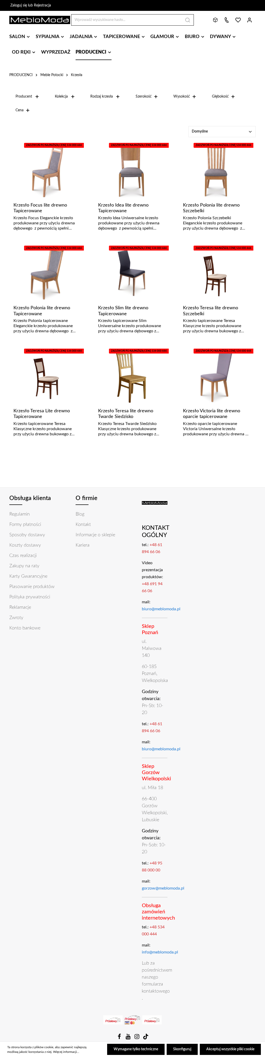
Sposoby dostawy (27, 535)
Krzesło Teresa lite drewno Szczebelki (210, 311)
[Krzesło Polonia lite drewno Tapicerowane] (46, 273)
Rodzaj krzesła (101, 96)
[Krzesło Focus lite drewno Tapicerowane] (46, 170)
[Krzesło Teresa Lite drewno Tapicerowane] (46, 376)
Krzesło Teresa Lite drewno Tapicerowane (41, 414)
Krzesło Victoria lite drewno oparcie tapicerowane (211, 414)
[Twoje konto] (249, 20)
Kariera (83, 545)
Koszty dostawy (25, 545)
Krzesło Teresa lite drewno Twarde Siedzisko (125, 414)
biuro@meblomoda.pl (161, 609)
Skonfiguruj (182, 1049)
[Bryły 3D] (215, 20)
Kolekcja (61, 96)
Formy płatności (25, 524)
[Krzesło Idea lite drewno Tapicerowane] (131, 170)
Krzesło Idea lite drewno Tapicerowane (123, 208)
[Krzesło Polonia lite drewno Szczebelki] (216, 170)
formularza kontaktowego (156, 988)
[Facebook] (119, 1038)
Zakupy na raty (24, 566)
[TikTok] (146, 1038)
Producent (24, 96)
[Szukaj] (188, 20)
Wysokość (181, 96)
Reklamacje (20, 607)
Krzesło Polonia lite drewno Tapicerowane (41, 311)
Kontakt (83, 524)
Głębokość (220, 96)
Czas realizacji (23, 555)
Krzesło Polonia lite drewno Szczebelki (211, 208)
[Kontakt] (227, 20)
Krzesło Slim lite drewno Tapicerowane (123, 311)
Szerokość (144, 96)
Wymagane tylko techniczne (136, 1049)
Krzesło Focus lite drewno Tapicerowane (40, 208)
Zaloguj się (18, 5)
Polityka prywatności (29, 597)
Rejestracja (42, 5)
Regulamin (19, 514)
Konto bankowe (24, 628)
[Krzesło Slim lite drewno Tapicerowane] (131, 273)
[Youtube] (128, 1038)
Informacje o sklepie (95, 535)
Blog (80, 514)
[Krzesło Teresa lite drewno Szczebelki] (216, 273)
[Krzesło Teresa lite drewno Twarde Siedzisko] (131, 376)
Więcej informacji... (66, 1051)
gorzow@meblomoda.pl (163, 888)
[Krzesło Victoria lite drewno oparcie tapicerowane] (216, 376)
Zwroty (16, 617)
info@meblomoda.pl (160, 952)
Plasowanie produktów (32, 586)
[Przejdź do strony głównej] (39, 20)
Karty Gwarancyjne (28, 576)
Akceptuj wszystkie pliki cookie (230, 1049)
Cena (20, 110)
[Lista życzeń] (238, 20)
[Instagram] (137, 1038)
